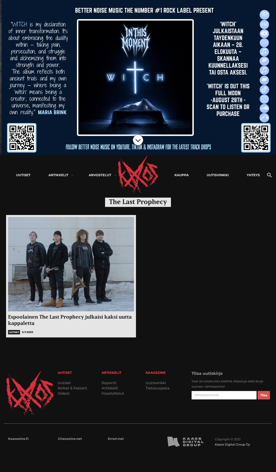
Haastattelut (113, 393)
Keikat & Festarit (72, 388)
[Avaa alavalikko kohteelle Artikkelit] (72, 175)
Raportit (109, 383)
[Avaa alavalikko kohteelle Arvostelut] (115, 175)
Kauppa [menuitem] (181, 175)
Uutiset (64, 383)
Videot (64, 393)
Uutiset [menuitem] (23, 175)
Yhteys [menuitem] (253, 175)
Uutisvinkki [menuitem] (218, 175)
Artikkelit (110, 388)
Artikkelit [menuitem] (58, 175)
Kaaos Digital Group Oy (232, 444)
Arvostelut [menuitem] (100, 175)
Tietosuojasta (158, 388)
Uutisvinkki (156, 383)
